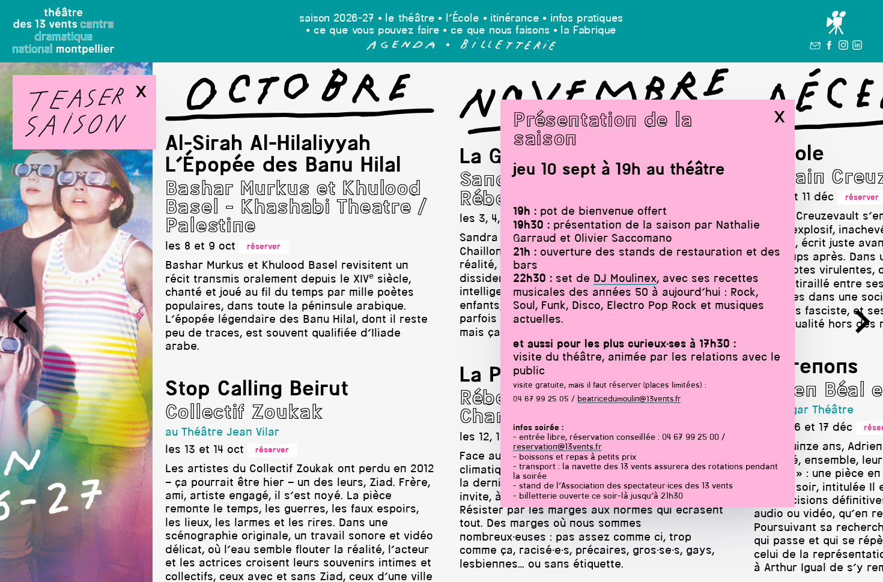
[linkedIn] (857, 47)
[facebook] (829, 47)
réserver (264, 247)
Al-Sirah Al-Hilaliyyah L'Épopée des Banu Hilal (283, 155)
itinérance (514, 19)
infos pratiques (586, 19)
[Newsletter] (815, 47)
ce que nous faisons (500, 31)
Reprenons (806, 368)
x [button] (779, 117)
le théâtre (409, 19)
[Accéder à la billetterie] (508, 48)
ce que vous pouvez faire (377, 31)
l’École (462, 19)
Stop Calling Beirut (256, 390)
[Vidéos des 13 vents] (836, 23)
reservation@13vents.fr (557, 447)
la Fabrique (588, 31)
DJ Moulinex (625, 279)
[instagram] (843, 47)
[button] (400, 48)
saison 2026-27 (336, 19)
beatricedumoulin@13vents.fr (629, 399)
